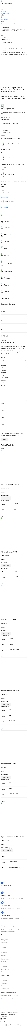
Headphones (4, 952)
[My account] (1, 25)
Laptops (3, 944)
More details (4, 197)
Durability (3, 370)
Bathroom (3, 955)
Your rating (4, 357)
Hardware (3, 947)
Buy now (15, 123)
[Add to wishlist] (10, 834)
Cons (2, 410)
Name (3, 417)
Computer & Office (10, 48)
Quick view (7, 834)
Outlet (2, 971)
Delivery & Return (5, 969)
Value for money (5, 363)
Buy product (6, 123)
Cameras (3, 950)
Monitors (18, 48)
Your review (4, 385)
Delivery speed (5, 377)
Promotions (3, 961)
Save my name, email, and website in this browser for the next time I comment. (12, 434)
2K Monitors (4, 50)
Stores (2, 964)
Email (3, 424)
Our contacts (4, 966)
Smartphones (4, 942)
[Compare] (3, 834)
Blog (2, 978)
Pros (2, 403)
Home (2, 48)
